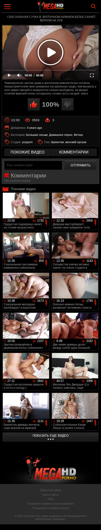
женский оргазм (75, 142)
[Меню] (8, 7)
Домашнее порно (60, 135)
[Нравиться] (34, 104)
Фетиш (78, 135)
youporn (27, 142)
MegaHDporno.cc (63, 8)
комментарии (74, 152)
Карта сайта (50, 494)
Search (93, 6)
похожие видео (27, 152)
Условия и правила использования (50, 503)
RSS (51, 499)
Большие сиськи (37, 135)
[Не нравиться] (68, 104)
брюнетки (57, 142)
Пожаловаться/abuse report (50, 508)
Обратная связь (50, 490)
